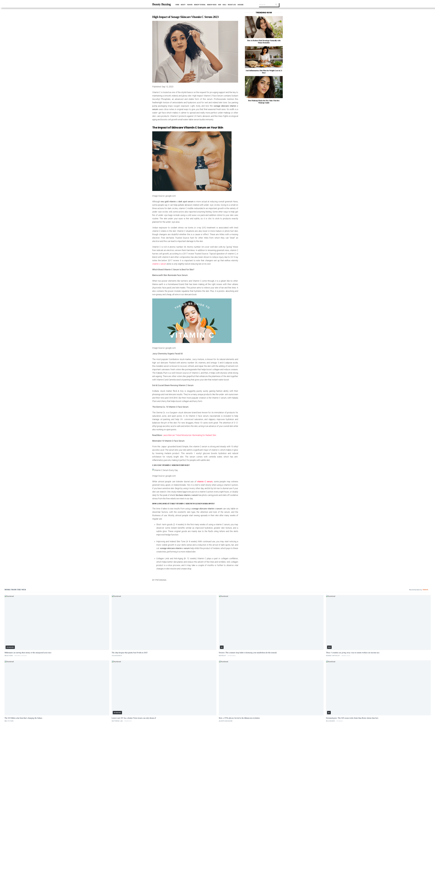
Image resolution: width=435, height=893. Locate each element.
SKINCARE (240, 5)
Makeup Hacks (211, 5)
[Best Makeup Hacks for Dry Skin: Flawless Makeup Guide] (264, 87)
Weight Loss (232, 5)
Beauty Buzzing (161, 4)
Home (177, 5)
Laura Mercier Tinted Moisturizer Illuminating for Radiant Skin (189, 435)
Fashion (189, 5)
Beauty (183, 5)
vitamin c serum (159, 264)
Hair (219, 5)
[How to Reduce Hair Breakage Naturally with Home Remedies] (264, 27)
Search (276, 5)
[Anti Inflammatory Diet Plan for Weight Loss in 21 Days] (264, 57)
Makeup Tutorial (199, 5)
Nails (224, 5)
